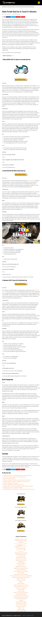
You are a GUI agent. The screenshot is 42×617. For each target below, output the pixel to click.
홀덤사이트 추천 (30, 615)
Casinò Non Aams (21, 609)
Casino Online (21, 589)
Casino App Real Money (21, 569)
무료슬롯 (21, 600)
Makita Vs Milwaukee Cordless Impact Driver (14, 484)
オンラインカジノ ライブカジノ (21, 543)
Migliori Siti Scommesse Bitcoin (21, 568)
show (12, 55)
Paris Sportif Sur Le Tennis (21, 540)
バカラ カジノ (21, 551)
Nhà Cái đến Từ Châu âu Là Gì (21, 586)
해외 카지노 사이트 (21, 580)
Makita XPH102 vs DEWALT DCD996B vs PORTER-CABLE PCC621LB (18, 486)
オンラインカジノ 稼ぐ (21, 549)
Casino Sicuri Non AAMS (21, 604)
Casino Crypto (21, 607)
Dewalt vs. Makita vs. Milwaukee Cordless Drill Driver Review (17, 480)
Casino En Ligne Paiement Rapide (21, 597)
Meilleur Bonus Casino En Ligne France (21, 577)
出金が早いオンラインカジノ (21, 546)
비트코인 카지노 (21, 565)
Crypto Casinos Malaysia (21, 598)
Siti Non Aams (21, 572)
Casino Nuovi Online (21, 606)
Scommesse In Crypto (21, 557)
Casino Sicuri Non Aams (21, 559)
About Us (3, 615)
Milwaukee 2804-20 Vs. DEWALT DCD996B (13, 487)
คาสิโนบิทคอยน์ (21, 562)
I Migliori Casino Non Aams (21, 539)
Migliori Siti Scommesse (21, 566)
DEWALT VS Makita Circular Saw (11, 483)
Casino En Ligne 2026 (21, 594)
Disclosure (15, 615)
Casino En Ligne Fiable (21, 611)
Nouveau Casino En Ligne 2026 (21, 595)
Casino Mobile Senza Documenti (21, 571)
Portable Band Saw (16, 14)
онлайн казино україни (21, 601)
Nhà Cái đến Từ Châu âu (21, 554)
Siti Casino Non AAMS (21, 603)
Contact (11, 615)
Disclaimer (19, 615)
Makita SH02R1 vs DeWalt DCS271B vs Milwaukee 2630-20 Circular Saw (19, 489)
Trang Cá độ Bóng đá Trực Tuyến (21, 585)
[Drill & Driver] (8, 2)
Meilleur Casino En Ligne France (21, 592)
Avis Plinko (21, 542)
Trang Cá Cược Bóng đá (21, 588)
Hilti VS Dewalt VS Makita (9, 478)
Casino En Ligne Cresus (21, 560)
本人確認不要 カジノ (21, 545)
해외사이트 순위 (21, 583)
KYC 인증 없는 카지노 (21, 548)
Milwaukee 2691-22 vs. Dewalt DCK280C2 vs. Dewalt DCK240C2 (17, 475)
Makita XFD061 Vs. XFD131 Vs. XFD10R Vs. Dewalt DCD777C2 (17, 481)
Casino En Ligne (21, 591)
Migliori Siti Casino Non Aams (21, 574)
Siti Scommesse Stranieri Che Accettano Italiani (21, 575)
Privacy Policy (24, 615)
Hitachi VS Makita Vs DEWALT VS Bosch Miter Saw (15, 477)
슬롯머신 (21, 582)
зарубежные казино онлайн (21, 552)
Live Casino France (21, 556)
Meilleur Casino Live (21, 578)
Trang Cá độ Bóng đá (21, 563)
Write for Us (7, 615)
